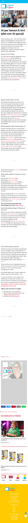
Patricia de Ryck (14, 516)
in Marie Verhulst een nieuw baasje (16, 78)
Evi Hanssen (17, 170)
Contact (14, 499)
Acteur (14, 510)
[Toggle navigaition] (2, 1)
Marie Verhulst (10, 137)
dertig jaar (17, 118)
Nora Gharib (10, 139)
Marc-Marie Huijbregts (15, 199)
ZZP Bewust (14, 519)
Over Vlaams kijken (14, 496)
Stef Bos (16, 193)
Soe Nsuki (8, 141)
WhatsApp (11, 294)
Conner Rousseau (13, 146)
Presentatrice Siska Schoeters (14, 114)
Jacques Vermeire (16, 141)
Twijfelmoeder (14, 518)
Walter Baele (12, 178)
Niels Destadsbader (13, 214)
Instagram (6, 294)
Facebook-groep (19, 205)
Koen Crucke (14, 182)
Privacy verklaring (14, 500)
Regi (20, 217)
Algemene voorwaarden (14, 502)
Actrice (14, 511)
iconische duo (6, 58)
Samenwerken (14, 497)
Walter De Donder (13, 180)
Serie (10, 316)
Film (14, 508)
